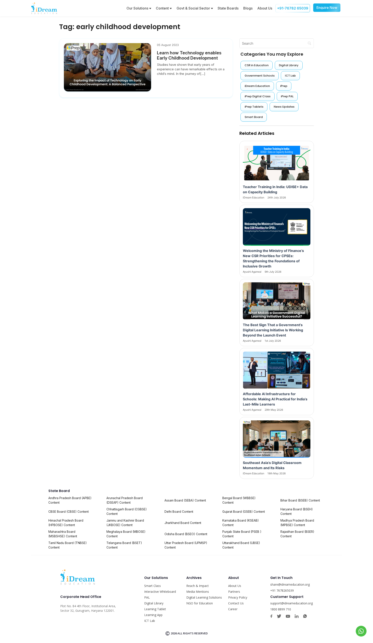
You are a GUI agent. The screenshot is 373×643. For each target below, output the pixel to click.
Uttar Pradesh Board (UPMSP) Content (185, 545)
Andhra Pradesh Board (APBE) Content (70, 500)
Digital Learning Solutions (204, 597)
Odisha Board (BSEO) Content (185, 534)
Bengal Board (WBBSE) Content (239, 500)
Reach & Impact (197, 586)
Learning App (153, 615)
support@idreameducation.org (291, 603)
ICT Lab (149, 621)
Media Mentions (197, 592)
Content (163, 8)
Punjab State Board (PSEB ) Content (241, 534)
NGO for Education (199, 603)
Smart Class (152, 586)
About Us (264, 8)
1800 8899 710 (280, 609)
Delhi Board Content (178, 511)
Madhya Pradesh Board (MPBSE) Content (297, 523)
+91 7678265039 (282, 590)
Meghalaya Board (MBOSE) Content (125, 534)
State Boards (228, 8)
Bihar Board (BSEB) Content (300, 500)
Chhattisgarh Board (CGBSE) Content (126, 511)
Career (232, 609)
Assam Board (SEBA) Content (185, 500)
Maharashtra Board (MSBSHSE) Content (62, 534)
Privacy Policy (237, 597)
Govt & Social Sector (194, 8)
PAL (147, 597)
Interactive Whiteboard (160, 592)
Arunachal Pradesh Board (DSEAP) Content (124, 500)
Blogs (248, 8)
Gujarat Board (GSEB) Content (243, 511)
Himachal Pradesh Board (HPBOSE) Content (65, 523)
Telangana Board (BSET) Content (124, 545)
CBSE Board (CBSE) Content (68, 511)
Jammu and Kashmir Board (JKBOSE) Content (125, 523)
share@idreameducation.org (290, 584)
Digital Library (153, 603)
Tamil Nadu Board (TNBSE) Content (67, 545)
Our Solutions (137, 8)
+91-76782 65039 (292, 8)
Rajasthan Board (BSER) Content (297, 534)
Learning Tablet (155, 609)
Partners (234, 592)
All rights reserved (192, 633)
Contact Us (236, 603)
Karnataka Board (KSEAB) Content (240, 523)
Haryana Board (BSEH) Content (296, 511)
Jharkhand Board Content (182, 523)
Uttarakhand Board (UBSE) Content (241, 545)
